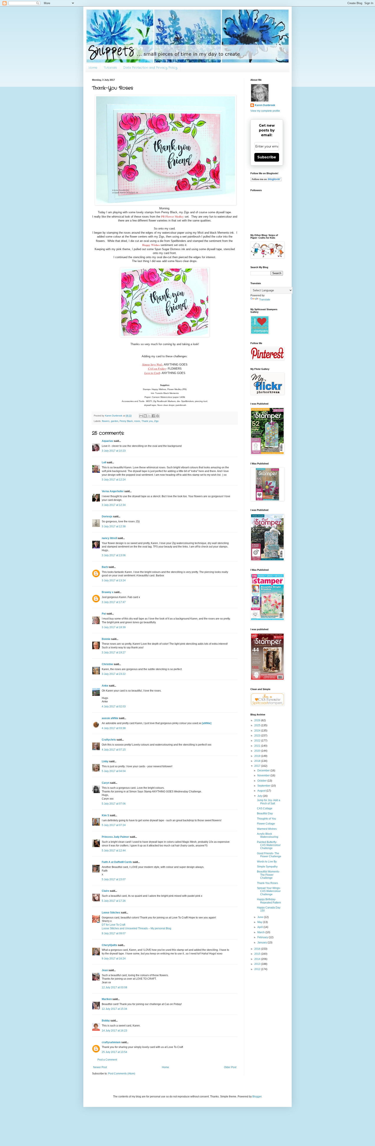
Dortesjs (107, 516)
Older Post (230, 1067)
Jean (105, 970)
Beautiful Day (265, 813)
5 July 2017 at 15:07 (114, 879)
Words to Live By (267, 861)
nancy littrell (109, 538)
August (261, 790)
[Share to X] (149, 416)
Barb (105, 567)
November (263, 775)
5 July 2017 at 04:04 (114, 771)
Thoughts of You (266, 818)
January (262, 942)
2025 (257, 725)
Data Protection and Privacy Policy (150, 68)
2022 (257, 740)
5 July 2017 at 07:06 (114, 803)
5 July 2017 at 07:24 (114, 825)
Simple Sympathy (267, 866)
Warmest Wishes (267, 828)
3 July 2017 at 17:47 (114, 602)
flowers (106, 421)
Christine (107, 664)
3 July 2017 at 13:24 (114, 580)
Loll (104, 462)
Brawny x (107, 592)
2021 (257, 745)
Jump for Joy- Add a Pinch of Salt (268, 802)
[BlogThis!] (145, 416)
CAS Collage (264, 808)
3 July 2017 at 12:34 (114, 505)
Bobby (106, 1020)
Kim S (105, 815)
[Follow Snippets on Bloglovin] (266, 180)
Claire (105, 890)
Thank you (147, 421)
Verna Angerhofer (113, 491)
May (260, 922)
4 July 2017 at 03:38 (114, 728)
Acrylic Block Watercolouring (267, 835)
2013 (257, 964)
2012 (257, 969)
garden (114, 421)
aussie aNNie (110, 718)
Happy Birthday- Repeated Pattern (269, 901)
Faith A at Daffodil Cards (117, 862)
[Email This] (141, 416)
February (263, 937)
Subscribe (266, 157)
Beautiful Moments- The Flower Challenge (268, 874)
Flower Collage (266, 823)
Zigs (156, 421)
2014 (257, 959)
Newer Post (100, 1067)
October (262, 780)
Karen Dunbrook (265, 105)
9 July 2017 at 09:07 (114, 933)
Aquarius (107, 441)
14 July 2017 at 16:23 (114, 1030)
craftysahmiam (111, 1042)
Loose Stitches (111, 912)
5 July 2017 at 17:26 (114, 900)
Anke (105, 685)
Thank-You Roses (267, 883)
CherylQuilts (109, 945)
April (260, 927)
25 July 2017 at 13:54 (114, 1052)
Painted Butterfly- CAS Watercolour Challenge (269, 845)
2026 (257, 720)
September (264, 785)
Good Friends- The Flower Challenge (269, 855)
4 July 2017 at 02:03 (114, 706)
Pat (104, 613)
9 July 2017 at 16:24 (114, 958)
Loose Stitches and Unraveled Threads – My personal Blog (136, 928)
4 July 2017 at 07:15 (114, 749)
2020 (257, 750)
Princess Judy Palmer (115, 836)
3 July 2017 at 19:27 (114, 652)
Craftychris (109, 739)
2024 (257, 730)
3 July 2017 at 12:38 (114, 526)
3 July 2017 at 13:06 (114, 555)
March (261, 932)
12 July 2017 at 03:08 (114, 987)
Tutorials (110, 68)
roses (137, 421)
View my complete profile (265, 110)
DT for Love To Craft (113, 924)
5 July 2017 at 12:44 (114, 850)
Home (93, 68)
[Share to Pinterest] (157, 416)
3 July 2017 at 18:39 (114, 627)
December (263, 770)
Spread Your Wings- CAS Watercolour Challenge (269, 891)
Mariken (107, 999)
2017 (257, 765)
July (260, 795)
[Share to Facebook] (153, 416)
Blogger (257, 1096)
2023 (257, 735)
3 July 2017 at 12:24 (114, 479)
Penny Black (126, 421)
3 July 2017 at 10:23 (114, 450)
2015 (257, 953)
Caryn (105, 782)
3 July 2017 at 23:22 (114, 673)
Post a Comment (107, 1059)
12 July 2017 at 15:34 (114, 1008)
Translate (264, 299)
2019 (257, 755)
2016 (257, 948)
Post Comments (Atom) (121, 1073)
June (260, 917)
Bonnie (106, 639)
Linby (105, 761)
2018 (257, 760)
